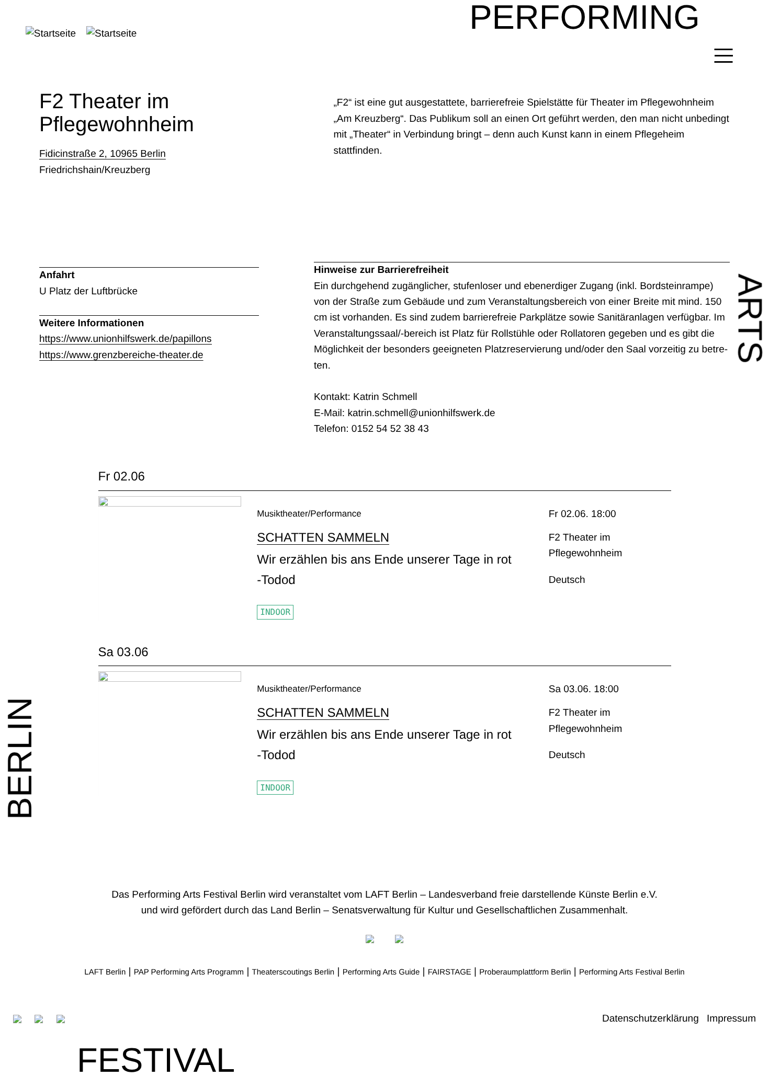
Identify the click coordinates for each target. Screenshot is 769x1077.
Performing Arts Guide (381, 972)
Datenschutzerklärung (650, 1018)
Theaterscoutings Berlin (293, 972)
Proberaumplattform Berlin (525, 972)
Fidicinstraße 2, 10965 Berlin (102, 153)
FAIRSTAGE (449, 972)
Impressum (731, 1018)
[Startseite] (105, 34)
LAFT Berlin (105, 972)
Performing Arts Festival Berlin (632, 972)
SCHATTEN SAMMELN (323, 538)
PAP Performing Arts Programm (189, 972)
